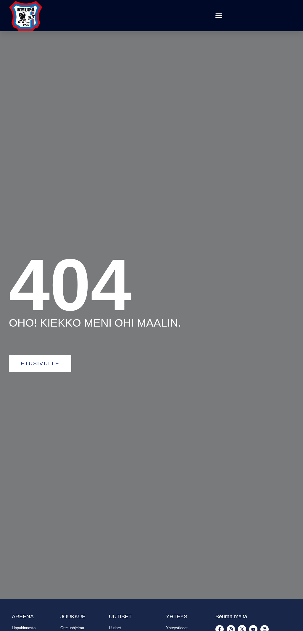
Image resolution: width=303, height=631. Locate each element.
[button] (219, 15)
